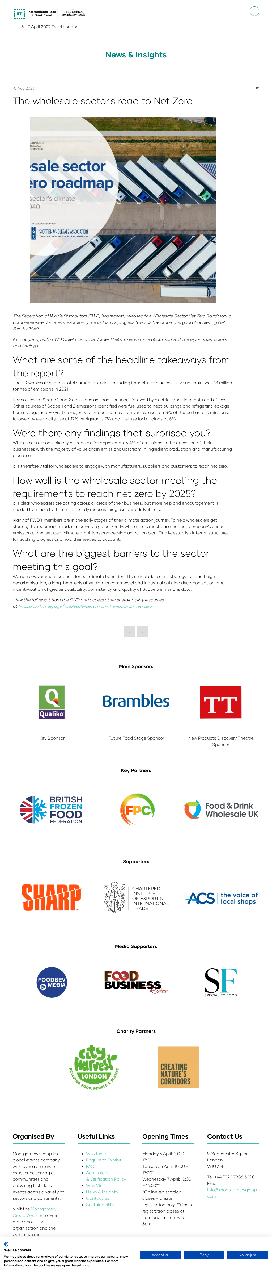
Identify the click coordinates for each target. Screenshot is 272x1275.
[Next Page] (142, 631)
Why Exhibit (98, 1153)
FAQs (91, 1166)
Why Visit (95, 1185)
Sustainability (100, 1204)
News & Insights (102, 1191)
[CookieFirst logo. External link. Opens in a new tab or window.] (6, 1244)
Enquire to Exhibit (104, 1159)
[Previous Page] (129, 631)
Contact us (97, 1198)
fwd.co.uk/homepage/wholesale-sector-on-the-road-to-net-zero (85, 606)
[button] (254, 11)
